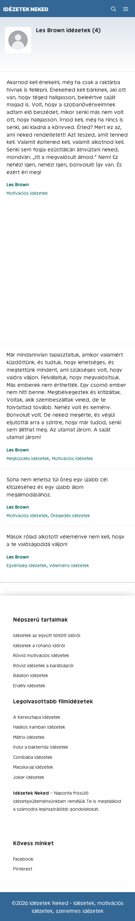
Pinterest (22, 868)
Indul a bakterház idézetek (40, 746)
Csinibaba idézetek (32, 756)
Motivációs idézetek (27, 192)
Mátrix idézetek (29, 736)
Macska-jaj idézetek (33, 766)
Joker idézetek (28, 776)
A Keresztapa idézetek (36, 716)
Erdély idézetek (29, 685)
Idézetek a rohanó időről (39, 645)
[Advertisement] (67, 273)
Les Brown (18, 184)
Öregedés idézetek (70, 515)
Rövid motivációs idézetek (41, 655)
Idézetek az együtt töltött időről (46, 635)
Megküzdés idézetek (28, 458)
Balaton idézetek (30, 675)
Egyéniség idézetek (27, 565)
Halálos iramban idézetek (39, 726)
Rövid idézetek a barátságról (43, 665)
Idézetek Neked (25, 9)
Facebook (23, 858)
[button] (113, 9)
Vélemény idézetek (69, 565)
